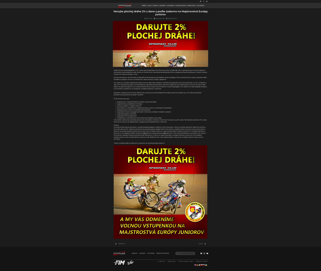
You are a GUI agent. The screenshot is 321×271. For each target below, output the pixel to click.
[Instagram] (203, 1)
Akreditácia (191, 6)
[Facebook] (200, 1)
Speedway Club (172, 18)
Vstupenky (200, 6)
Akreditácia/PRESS (162, 253)
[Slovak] (204, 265)
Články (155, 6)
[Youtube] (206, 1)
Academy (162, 6)
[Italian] (200, 265)
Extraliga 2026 (180, 6)
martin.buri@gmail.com (144, 133)
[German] (197, 265)
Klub (149, 6)
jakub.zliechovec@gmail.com (162, 133)
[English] (195, 265)
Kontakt (135, 253)
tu (163, 143)
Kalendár (170, 6)
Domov (144, 6)
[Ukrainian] (206, 265)
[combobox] (185, 253)
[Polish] (202, 265)
